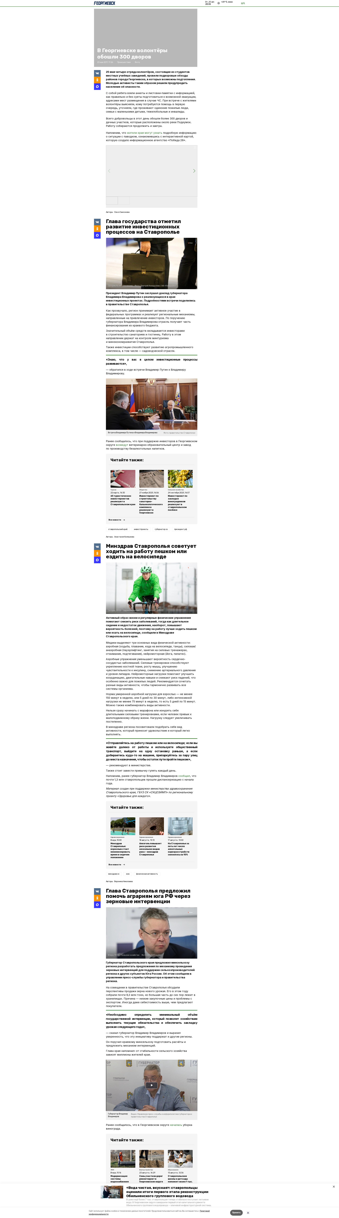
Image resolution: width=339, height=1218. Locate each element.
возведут (122, 444)
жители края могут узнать (144, 132)
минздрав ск (113, 874)
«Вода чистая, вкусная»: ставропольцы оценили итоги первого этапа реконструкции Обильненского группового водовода (167, 1192)
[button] (112, 1192)
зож (128, 874)
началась (176, 1125)
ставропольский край (117, 529)
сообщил (184, 775)
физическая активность (147, 874)
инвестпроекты (141, 529)
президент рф (180, 529)
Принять (236, 1213)
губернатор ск (161, 529)
